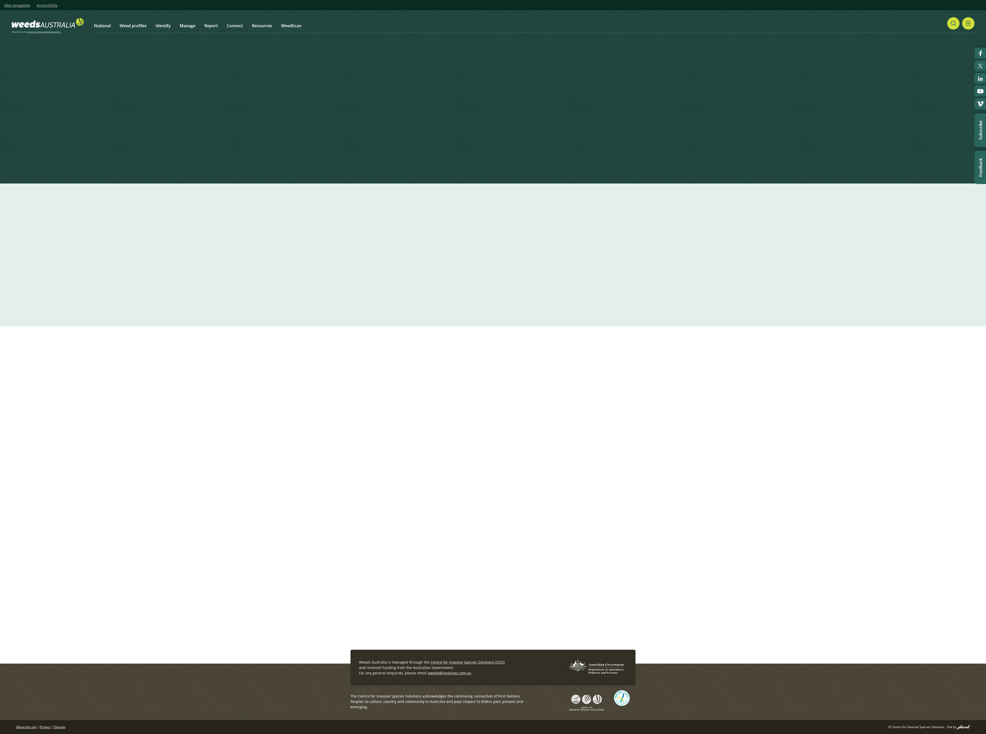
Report (211, 26)
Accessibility (47, 5)
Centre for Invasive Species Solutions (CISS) (468, 662)
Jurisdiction (366, 132)
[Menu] (968, 23)
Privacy (45, 727)
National (102, 26)
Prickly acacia (412, 377)
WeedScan (291, 26)
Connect (235, 26)
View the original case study (426, 536)
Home (382, 72)
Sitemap (59, 727)
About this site (26, 727)
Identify (163, 26)
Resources (262, 26)
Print (631, 72)
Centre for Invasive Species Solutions (44, 31)
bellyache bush (448, 377)
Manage (187, 26)
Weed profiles (133, 26)
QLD (386, 132)
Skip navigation (17, 5)
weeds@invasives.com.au (449, 673)
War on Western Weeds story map (432, 547)
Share (610, 72)
